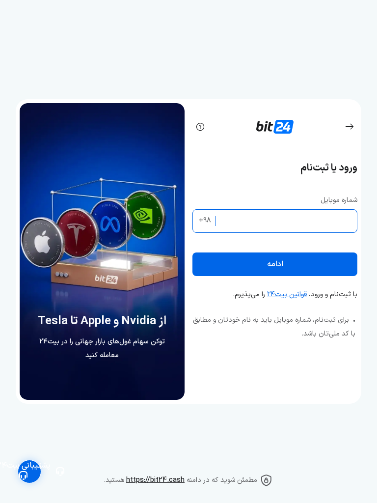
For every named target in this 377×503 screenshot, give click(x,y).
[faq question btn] (200, 127)
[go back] (349, 127)
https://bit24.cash (155, 480)
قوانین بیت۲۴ (287, 294)
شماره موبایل (339, 200)
